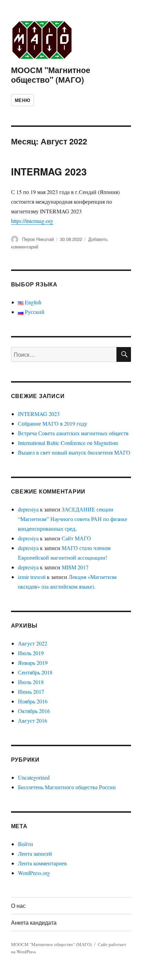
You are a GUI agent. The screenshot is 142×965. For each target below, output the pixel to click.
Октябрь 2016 (34, 710)
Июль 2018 (31, 681)
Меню (22, 100)
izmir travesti (31, 576)
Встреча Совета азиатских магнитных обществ (73, 433)
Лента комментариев (42, 863)
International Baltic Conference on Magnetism (68, 442)
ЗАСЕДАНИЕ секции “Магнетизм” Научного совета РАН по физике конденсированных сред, (72, 519)
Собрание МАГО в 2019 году (52, 423)
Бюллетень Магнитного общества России (67, 787)
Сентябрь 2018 (35, 672)
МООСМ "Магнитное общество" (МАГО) (50, 74)
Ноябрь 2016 (33, 701)
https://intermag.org (32, 220)
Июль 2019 (31, 653)
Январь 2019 (33, 662)
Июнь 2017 (31, 691)
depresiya (28, 509)
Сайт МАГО (76, 538)
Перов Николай (38, 239)
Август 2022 (32, 643)
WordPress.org (34, 872)
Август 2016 (32, 720)
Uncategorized (34, 777)
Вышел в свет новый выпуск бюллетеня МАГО (74, 452)
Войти (25, 843)
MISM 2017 (75, 567)
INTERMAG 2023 (49, 171)
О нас (18, 906)
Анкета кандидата (34, 922)
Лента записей (35, 853)
